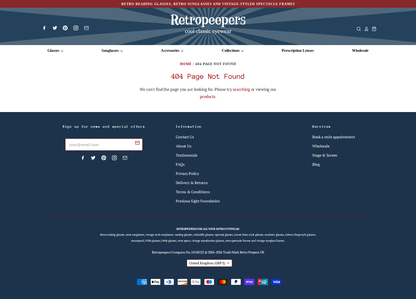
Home (185, 63)
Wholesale (360, 50)
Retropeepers (161, 252)
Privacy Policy (187, 173)
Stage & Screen (325, 155)
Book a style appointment (333, 137)
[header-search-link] (357, 29)
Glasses (53, 50)
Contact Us (185, 137)
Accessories (170, 50)
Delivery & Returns (192, 182)
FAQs (180, 164)
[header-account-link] (365, 29)
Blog (316, 164)
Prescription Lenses (298, 50)
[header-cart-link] (373, 29)
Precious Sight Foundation (198, 201)
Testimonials (186, 155)
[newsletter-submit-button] (137, 143)
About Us (183, 146)
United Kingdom (207, 263)
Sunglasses (110, 50)
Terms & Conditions (193, 191)
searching (241, 89)
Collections (231, 50)
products (207, 96)
